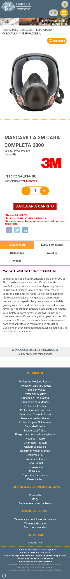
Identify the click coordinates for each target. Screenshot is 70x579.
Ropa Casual (35, 462)
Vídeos (17, 261)
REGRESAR (59, 41)
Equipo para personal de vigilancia (35, 434)
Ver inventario (29, 180)
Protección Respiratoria (35, 29)
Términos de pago (35, 523)
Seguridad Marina (35, 426)
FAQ (35, 499)
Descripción (17, 244)
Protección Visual (35, 389)
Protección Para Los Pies (35, 410)
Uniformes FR (35, 454)
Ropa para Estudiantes (35, 475)
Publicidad (35, 471)
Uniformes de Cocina (35, 459)
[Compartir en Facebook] (9, 230)
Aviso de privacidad (35, 527)
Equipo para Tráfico (35, 430)
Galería (52, 253)
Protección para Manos (35, 401)
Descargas (17, 253)
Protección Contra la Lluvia (35, 414)
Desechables (35, 479)
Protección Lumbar (35, 406)
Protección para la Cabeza (35, 385)
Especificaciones (52, 244)
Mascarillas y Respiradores (21, 33)
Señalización (35, 467)
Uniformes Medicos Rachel (35, 381)
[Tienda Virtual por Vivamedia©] (3, 575)
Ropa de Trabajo (35, 438)
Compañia (35, 495)
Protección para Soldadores (35, 422)
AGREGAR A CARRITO (35, 206)
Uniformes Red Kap (35, 442)
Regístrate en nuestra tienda (35, 503)
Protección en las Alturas (35, 418)
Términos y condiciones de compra (35, 519)
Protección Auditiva (35, 393)
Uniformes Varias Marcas (35, 450)
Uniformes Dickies (35, 446)
